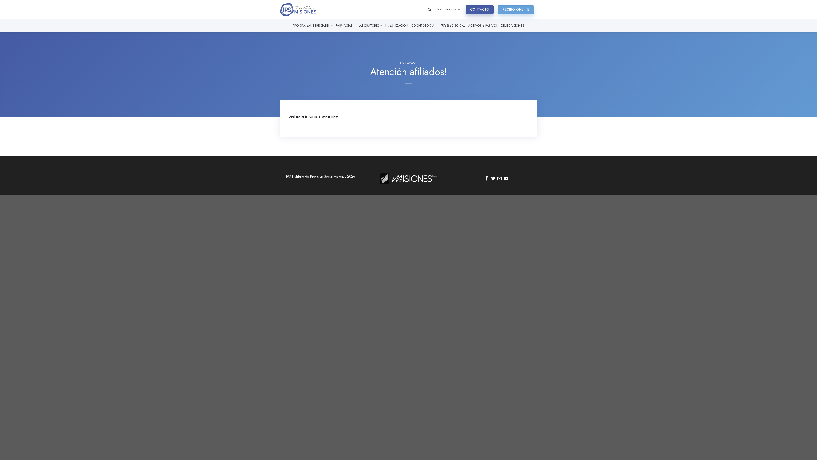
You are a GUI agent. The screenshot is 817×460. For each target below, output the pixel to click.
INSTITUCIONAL (447, 9)
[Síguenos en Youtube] (506, 178)
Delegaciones (512, 25)
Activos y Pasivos (483, 25)
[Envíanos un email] (499, 178)
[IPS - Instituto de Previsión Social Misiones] (301, 9)
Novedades (408, 63)
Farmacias (344, 25)
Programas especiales (311, 25)
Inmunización (396, 25)
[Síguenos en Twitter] (493, 178)
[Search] (429, 10)
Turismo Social (452, 25)
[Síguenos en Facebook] (487, 178)
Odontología (422, 25)
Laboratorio (369, 25)
